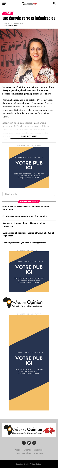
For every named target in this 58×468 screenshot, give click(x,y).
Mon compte (38, 450)
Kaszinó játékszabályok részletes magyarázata (24, 243)
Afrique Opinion (13, 26)
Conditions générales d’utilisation (30, 453)
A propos (27, 450)
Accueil (18, 450)
